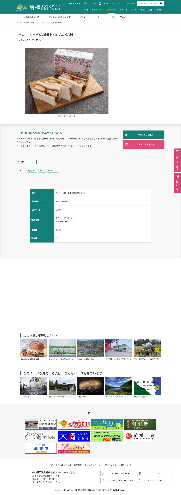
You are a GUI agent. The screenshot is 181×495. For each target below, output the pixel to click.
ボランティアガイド (93, 465)
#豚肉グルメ (53, 171)
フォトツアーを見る (145, 144)
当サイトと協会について (61, 465)
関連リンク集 (111, 465)
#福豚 (42, 171)
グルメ (30, 162)
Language (129, 3)
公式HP (59, 210)
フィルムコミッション (111, 3)
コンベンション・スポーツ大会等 (81, 3)
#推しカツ (32, 171)
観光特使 (78, 465)
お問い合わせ (125, 465)
